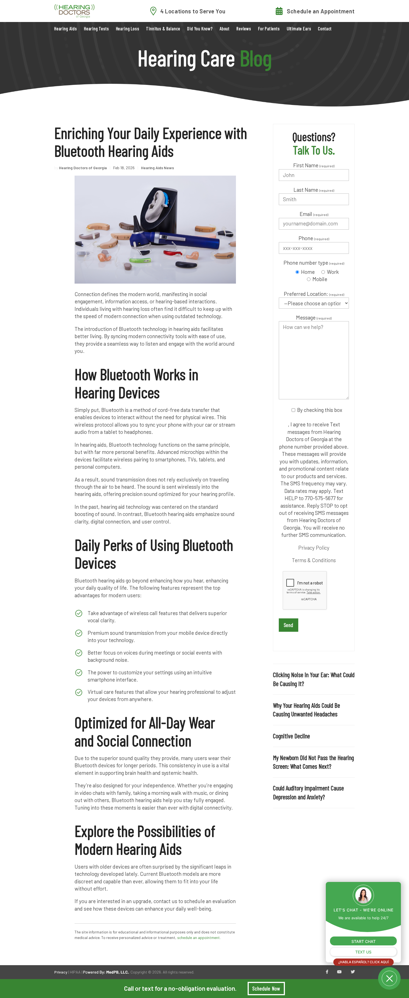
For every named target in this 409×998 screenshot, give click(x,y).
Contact (325, 28)
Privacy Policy (313, 547)
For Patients (269, 28)
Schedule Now (266, 988)
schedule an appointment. (199, 937)
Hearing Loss (127, 28)
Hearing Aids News (157, 167)
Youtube (339, 972)
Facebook (327, 972)
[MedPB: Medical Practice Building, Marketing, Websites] (106, 972)
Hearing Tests (96, 28)
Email (314, 214)
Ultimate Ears (299, 28)
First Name (313, 165)
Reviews (243, 28)
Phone (314, 238)
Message (314, 317)
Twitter (353, 972)
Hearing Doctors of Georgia (83, 167)
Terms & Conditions (314, 560)
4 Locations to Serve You (193, 11)
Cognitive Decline (291, 736)
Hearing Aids (65, 28)
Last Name (314, 189)
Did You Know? (200, 28)
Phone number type (314, 262)
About (225, 28)
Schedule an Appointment (321, 11)
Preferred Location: (314, 294)
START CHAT (363, 941)
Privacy (60, 972)
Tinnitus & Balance (163, 28)
